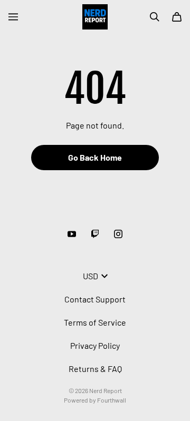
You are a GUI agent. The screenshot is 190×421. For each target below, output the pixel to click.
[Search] (154, 17)
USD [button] (90, 276)
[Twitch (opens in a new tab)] (95, 233)
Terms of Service (95, 322)
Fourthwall (111, 400)
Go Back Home (95, 157)
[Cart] (177, 17)
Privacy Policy (95, 345)
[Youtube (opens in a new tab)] (71, 233)
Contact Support (95, 299)
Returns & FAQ (95, 369)
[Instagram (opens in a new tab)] (118, 233)
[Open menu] (13, 17)
